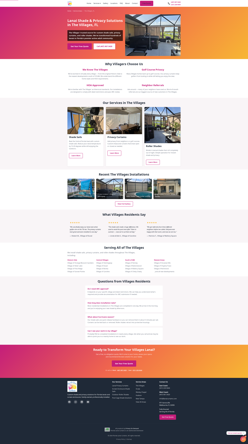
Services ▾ (97, 3)
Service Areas (77, 11)
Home (89, 3)
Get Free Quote (168, 417)
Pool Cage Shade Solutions (122, 398)
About (127, 3)
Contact (135, 3)
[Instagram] (76, 402)
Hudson (139, 395)
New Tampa (140, 399)
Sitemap (129, 439)
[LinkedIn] (82, 402)
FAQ (121, 3)
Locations (114, 3)
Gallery (105, 3)
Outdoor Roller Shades (120, 394)
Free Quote (147, 3)
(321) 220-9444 (176, 5)
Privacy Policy (120, 439)
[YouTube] (88, 402)
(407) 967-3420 (176, 2)
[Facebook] (69, 402)
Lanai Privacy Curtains (120, 386)
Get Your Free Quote (80, 46)
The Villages (140, 386)
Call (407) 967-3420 (104, 46)
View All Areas (141, 402)
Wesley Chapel (141, 392)
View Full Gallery (124, 204)
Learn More (75, 156)
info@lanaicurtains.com (168, 399)
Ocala (138, 389)
